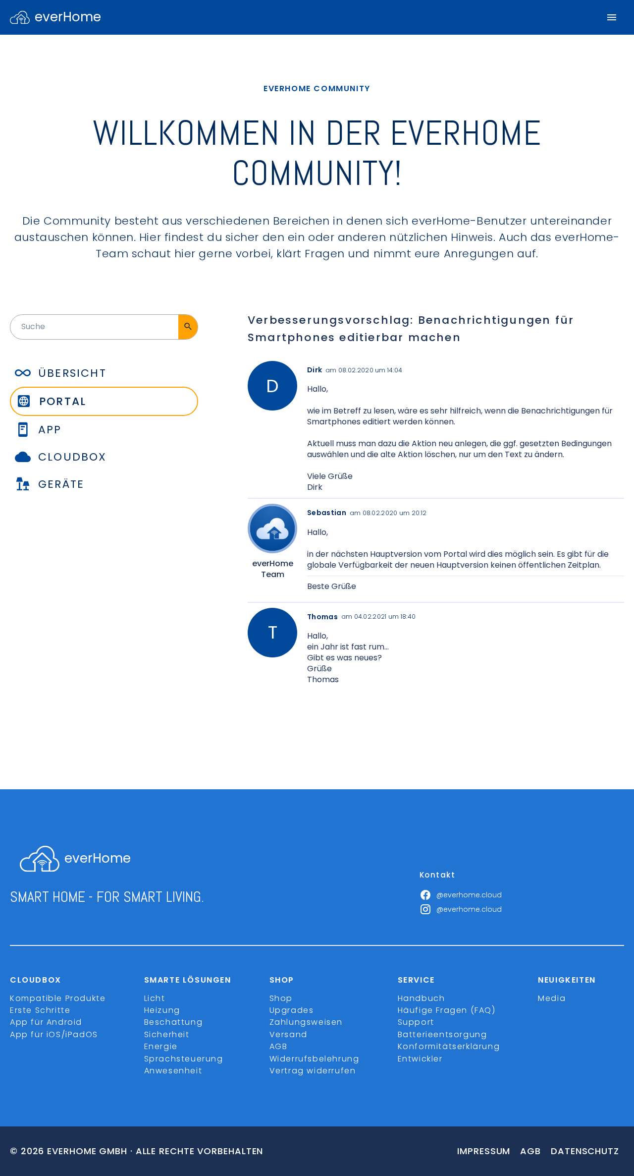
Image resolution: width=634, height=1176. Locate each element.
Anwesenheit (173, 1070)
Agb (530, 1151)
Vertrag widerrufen (312, 1070)
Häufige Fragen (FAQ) (447, 1010)
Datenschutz (585, 1151)
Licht (154, 998)
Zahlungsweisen (306, 1022)
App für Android (46, 1022)
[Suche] (188, 327)
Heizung (162, 1010)
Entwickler (420, 1058)
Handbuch (421, 998)
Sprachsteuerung (183, 1058)
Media (552, 998)
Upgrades (291, 1010)
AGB (278, 1046)
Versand (288, 1034)
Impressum (483, 1151)
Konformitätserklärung (449, 1046)
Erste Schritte (40, 1010)
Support (416, 1022)
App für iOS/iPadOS (54, 1034)
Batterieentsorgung (442, 1034)
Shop (281, 998)
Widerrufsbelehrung (314, 1058)
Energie (161, 1046)
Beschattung (173, 1022)
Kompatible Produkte (58, 998)
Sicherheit (167, 1034)
